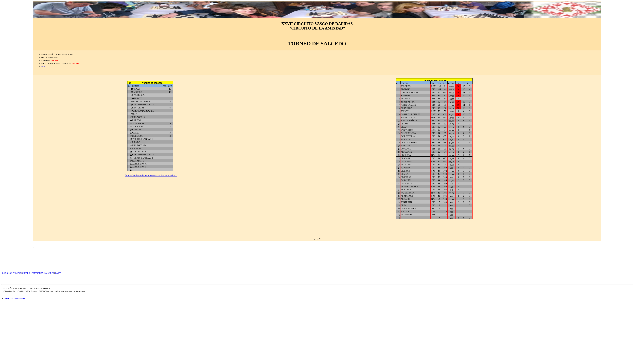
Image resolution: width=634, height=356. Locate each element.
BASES (58, 273)
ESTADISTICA (37, 273)
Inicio (43, 66)
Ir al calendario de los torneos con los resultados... (151, 175)
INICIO (5, 273)
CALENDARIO (15, 273)
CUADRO (26, 273)
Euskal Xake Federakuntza (14, 298)
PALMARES (49, 273)
